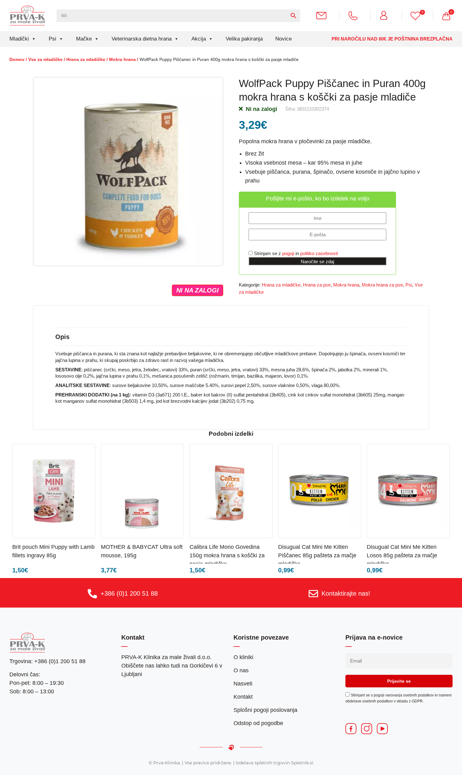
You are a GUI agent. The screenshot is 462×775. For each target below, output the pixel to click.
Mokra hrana (122, 59)
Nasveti (243, 683)
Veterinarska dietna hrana (142, 39)
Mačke (84, 39)
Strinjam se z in (295, 253)
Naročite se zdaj (317, 261)
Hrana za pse (317, 284)
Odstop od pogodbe (258, 723)
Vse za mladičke (45, 59)
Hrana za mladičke (85, 59)
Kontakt (243, 697)
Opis (62, 336)
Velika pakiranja (244, 39)
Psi (52, 39)
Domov (17, 59)
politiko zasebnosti (319, 253)
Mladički (19, 39)
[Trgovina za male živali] (27, 15)
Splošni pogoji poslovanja (265, 710)
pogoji (288, 253)
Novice (283, 39)
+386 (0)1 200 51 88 (129, 593)
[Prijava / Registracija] (386, 15)
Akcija (198, 39)
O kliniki (243, 657)
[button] (74, 546)
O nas (241, 670)
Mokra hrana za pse (382, 284)
